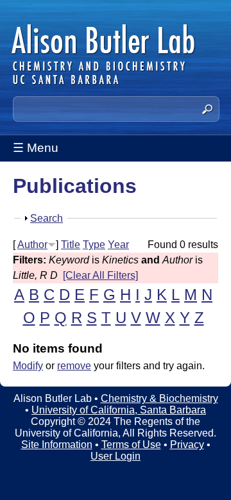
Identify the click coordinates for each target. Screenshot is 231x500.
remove (74, 365)
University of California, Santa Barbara (118, 409)
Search (46, 218)
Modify (28, 365)
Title (70, 244)
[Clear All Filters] (100, 275)
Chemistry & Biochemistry (159, 398)
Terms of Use (131, 444)
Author (32, 244)
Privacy (187, 444)
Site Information (56, 444)
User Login (115, 456)
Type (94, 244)
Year (118, 244)
